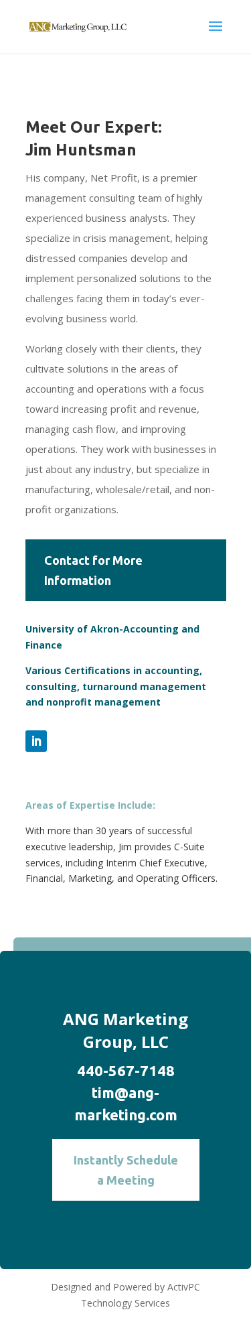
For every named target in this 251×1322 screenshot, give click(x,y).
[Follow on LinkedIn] (36, 741)
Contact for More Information (93, 570)
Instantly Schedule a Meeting (126, 1170)
